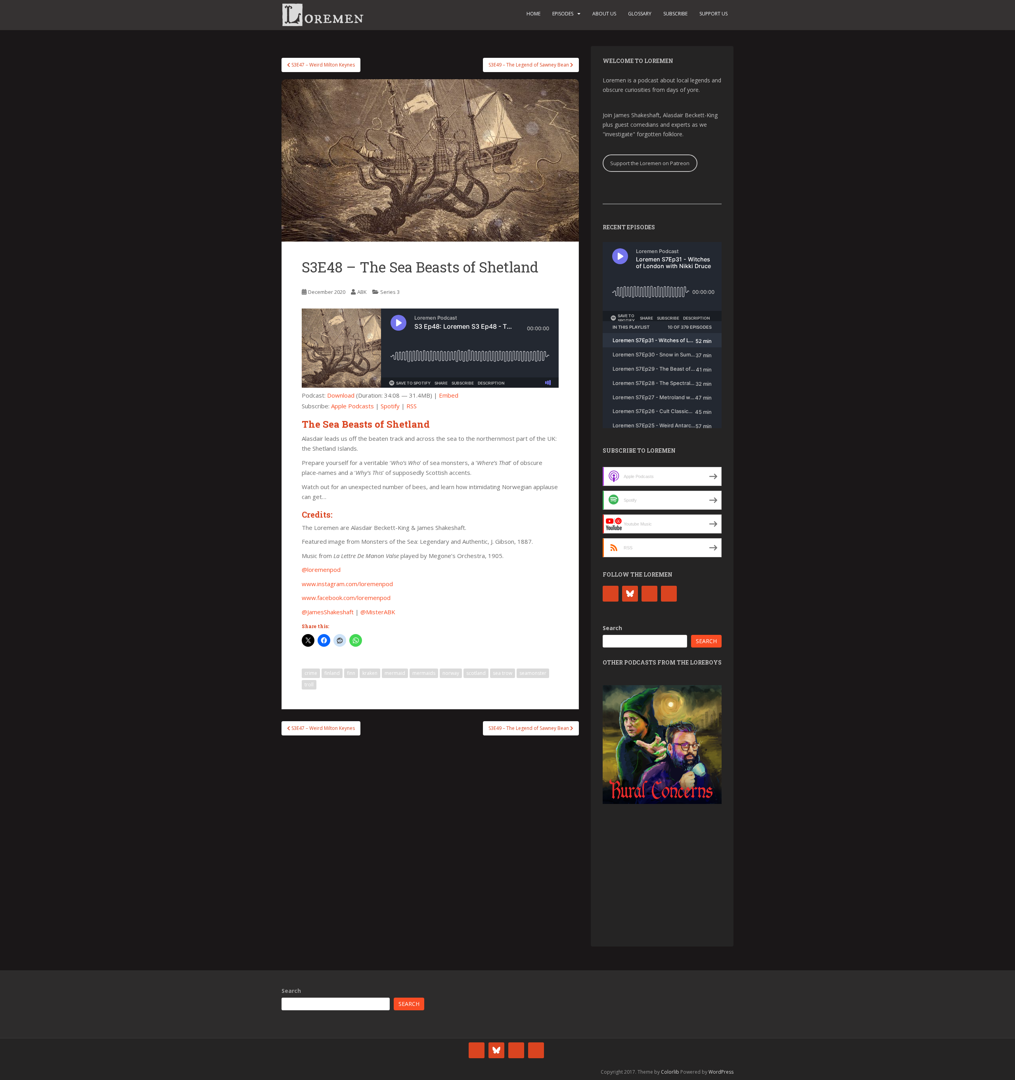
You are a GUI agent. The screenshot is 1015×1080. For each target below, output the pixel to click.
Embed (448, 395)
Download (340, 395)
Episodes (562, 13)
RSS (411, 406)
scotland (476, 673)
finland (332, 673)
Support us (713, 13)
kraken (369, 673)
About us (604, 13)
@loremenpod (321, 569)
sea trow (502, 673)
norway (450, 673)
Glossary (639, 13)
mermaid (395, 673)
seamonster (532, 673)
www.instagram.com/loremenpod (347, 584)
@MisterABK (377, 612)
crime (310, 673)
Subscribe (675, 13)
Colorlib (670, 1072)
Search (612, 628)
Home (533, 13)
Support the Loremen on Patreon (649, 163)
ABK (362, 291)
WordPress (721, 1072)
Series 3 (390, 291)
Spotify (390, 406)
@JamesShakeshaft (328, 612)
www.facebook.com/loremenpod (346, 598)
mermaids (423, 673)
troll (309, 684)
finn (351, 673)
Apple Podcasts (352, 406)
